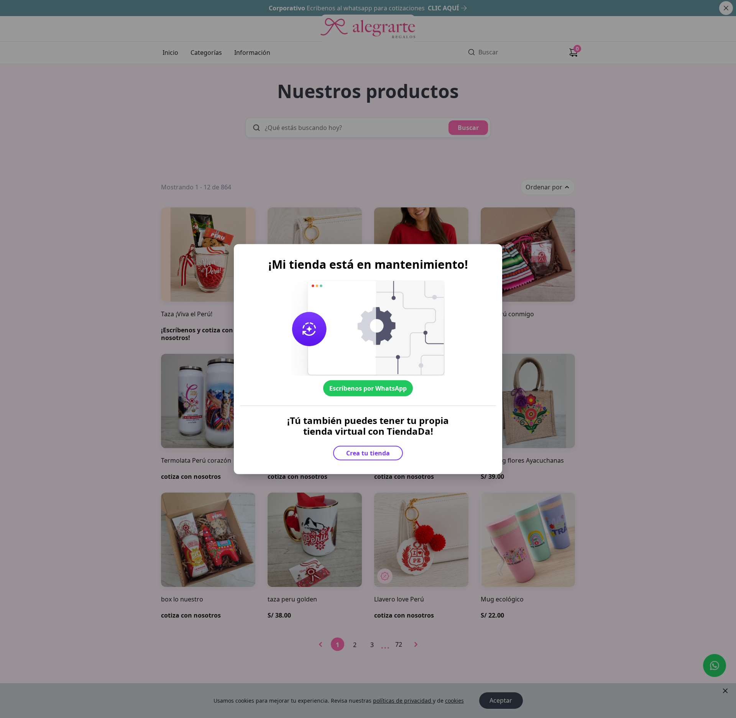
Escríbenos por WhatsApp (368, 388)
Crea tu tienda (368, 453)
